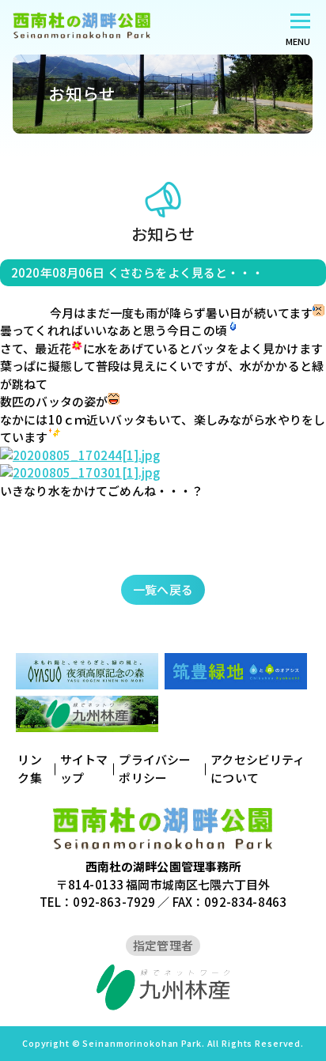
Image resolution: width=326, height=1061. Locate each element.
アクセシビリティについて (257, 768)
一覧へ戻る (163, 589)
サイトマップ (84, 768)
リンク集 (29, 768)
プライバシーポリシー (155, 768)
